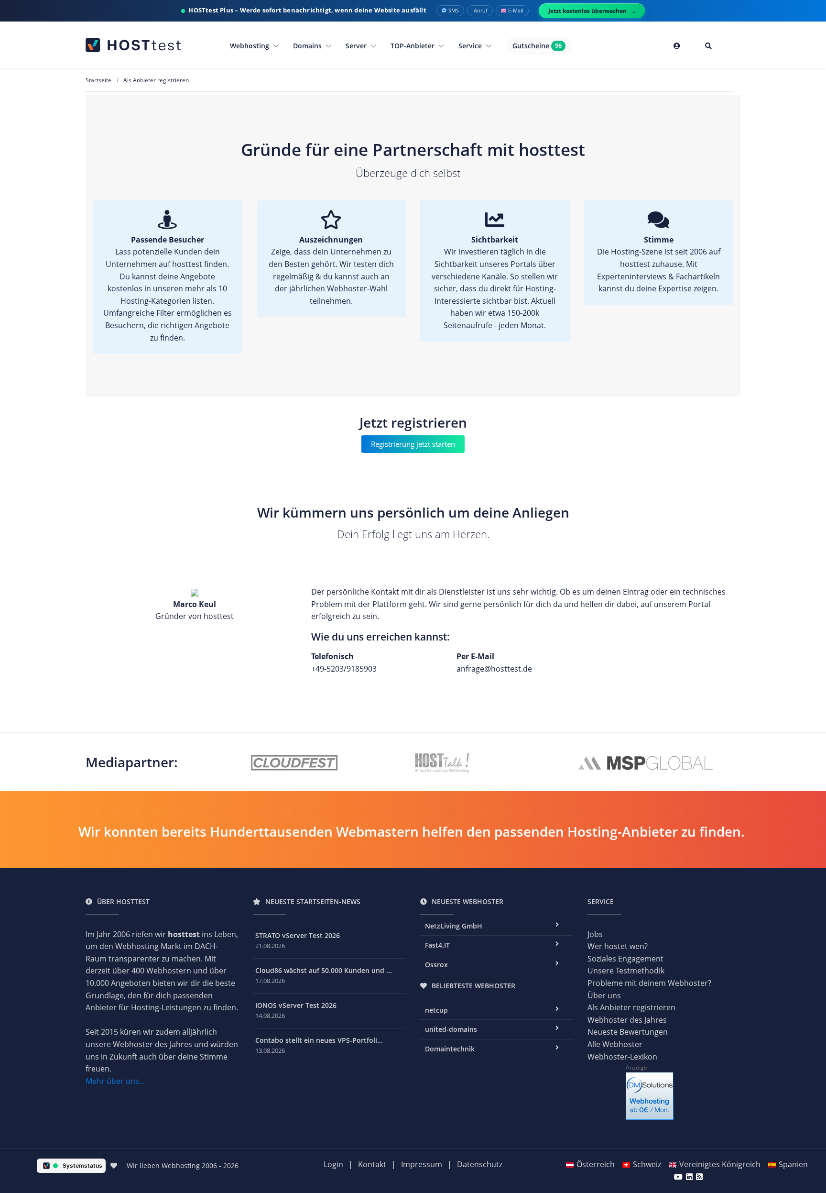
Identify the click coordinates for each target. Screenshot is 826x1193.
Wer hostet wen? (617, 946)
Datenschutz (479, 1164)
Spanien (793, 1164)
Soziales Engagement (625, 958)
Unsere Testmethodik (625, 970)
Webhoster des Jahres (627, 1020)
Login (333, 1164)
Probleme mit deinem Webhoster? (649, 983)
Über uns (604, 995)
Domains (308, 45)
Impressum (421, 1164)
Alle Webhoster (614, 1044)
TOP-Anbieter (413, 45)
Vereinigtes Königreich (720, 1164)
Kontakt (372, 1164)
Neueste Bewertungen (627, 1032)
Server (357, 45)
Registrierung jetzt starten (413, 444)
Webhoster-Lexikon (622, 1056)
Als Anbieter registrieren (631, 1007)
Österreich (595, 1164)
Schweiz (647, 1164)
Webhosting (250, 45)
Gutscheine (537, 45)
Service (471, 45)
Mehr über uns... (115, 1081)
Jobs (595, 934)
